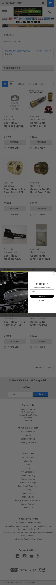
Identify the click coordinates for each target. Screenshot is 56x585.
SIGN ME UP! (42, 296)
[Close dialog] (54, 273)
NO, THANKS (42, 300)
